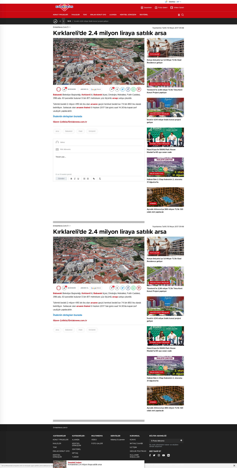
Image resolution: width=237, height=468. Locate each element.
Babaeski (68, 131)
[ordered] (84, 178)
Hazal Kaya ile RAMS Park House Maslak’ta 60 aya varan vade (97, 21)
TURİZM (75, 457)
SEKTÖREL (144, 15)
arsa (57, 131)
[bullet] (87, 178)
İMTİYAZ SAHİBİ (136, 443)
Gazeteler (148, 8)
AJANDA (113, 15)
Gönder (61, 179)
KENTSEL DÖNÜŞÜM (128, 15)
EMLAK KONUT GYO (98, 15)
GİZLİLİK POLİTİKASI (138, 451)
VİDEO (94, 440)
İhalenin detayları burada (67, 116)
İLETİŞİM (133, 447)
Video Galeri (179, 8)
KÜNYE (133, 440)
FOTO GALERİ (97, 443)
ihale (80, 131)
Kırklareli (92, 131)
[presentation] (60, 21)
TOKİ (85, 15)
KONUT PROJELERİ (60, 15)
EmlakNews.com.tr (61, 27)
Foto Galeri (162, 8)
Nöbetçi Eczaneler (118, 440)
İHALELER (76, 15)
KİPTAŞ (75, 453)
